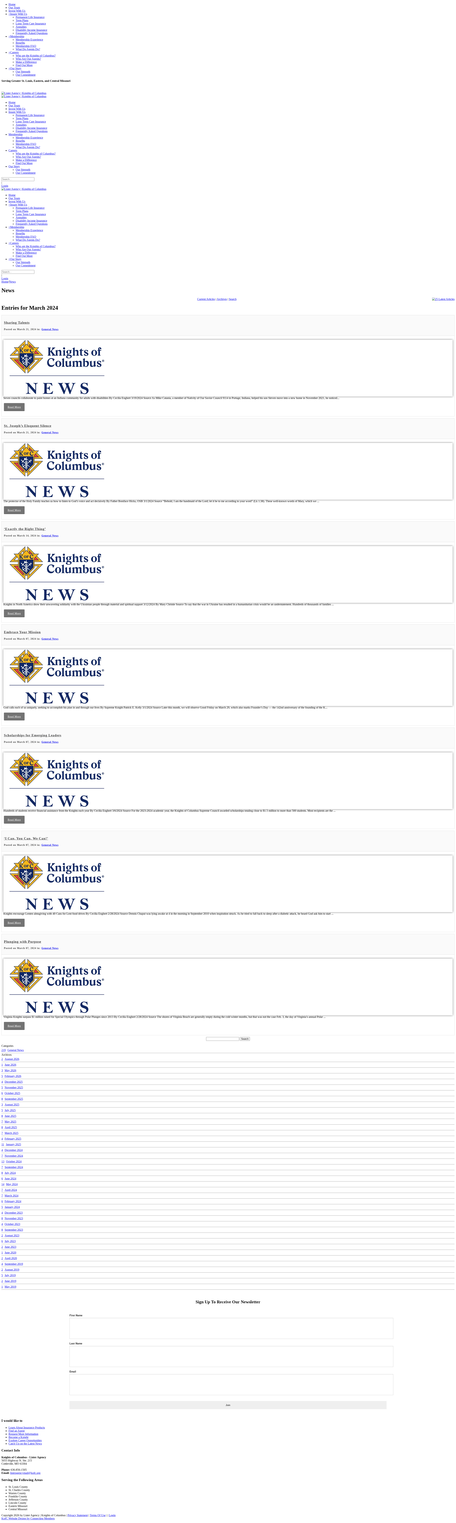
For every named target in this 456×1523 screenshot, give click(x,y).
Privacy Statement (78, 1515)
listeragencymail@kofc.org (25, 1472)
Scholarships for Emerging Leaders (32, 735)
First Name (75, 1315)
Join (228, 1405)
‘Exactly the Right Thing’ (25, 529)
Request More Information (23, 1433)
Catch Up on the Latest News (25, 1443)
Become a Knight (18, 1437)
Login (4, 185)
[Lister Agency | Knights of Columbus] (23, 93)
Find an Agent (17, 1430)
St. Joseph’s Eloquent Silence (27, 426)
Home (4, 281)
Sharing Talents (17, 322)
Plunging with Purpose (22, 941)
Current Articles (206, 299)
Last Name (75, 1343)
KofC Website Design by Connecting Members (28, 1518)
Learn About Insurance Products (27, 1427)
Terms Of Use (98, 1515)
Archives (222, 299)
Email (72, 1371)
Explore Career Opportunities (25, 1440)
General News (50, 329)
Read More (14, 407)
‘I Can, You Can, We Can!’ (26, 838)
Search (233, 299)
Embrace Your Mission (22, 632)
